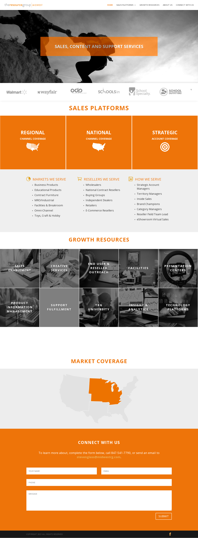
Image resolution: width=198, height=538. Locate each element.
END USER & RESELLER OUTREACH (99, 268)
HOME (110, 5)
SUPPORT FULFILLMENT (59, 307)
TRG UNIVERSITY (99, 307)
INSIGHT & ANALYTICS (138, 307)
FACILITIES (138, 268)
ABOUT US (167, 5)
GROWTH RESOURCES (149, 5)
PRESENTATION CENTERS (178, 268)
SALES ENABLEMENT (19, 268)
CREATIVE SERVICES (59, 268)
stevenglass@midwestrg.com (98, 457)
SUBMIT (164, 516)
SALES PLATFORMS (124, 5)
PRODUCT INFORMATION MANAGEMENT (20, 307)
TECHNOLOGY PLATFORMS (178, 307)
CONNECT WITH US (185, 5)
